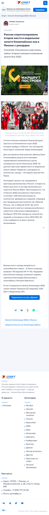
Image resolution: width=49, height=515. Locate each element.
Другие (29, 455)
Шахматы (30, 437)
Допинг (29, 448)
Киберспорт (31, 440)
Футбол (29, 405)
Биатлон (30, 444)
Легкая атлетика (34, 451)
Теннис (29, 419)
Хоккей (29, 409)
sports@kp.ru (15, 493)
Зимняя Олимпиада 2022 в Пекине (22, 16)
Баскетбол (31, 422)
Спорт (4, 16)
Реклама (7, 405)
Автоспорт (31, 433)
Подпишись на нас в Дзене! (24, 297)
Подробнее (40, 10)
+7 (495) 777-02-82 (20, 490)
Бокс (28, 430)
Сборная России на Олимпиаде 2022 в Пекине (22, 325)
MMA (28, 426)
